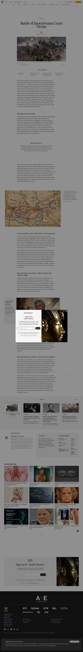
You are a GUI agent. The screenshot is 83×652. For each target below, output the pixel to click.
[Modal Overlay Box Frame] (41, 326)
